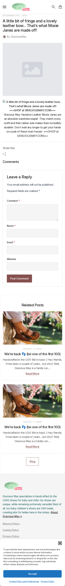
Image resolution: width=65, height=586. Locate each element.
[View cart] (60, 7)
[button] (60, 543)
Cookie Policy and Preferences (24, 581)
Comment (13, 201)
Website (11, 259)
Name (11, 226)
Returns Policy (11, 524)
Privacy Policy (47, 581)
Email (11, 242)
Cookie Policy (11, 530)
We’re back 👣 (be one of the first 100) (32, 354)
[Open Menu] (4, 7)
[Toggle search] (53, 7)
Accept (32, 573)
